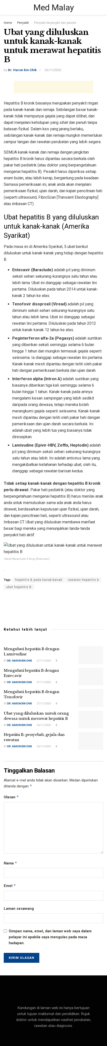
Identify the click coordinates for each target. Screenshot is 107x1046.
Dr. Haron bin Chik (22, 70)
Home (8, 23)
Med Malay (53, 7)
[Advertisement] (53, 87)
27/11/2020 (43, 660)
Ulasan (11, 797)
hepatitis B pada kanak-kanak (38, 580)
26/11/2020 (53, 70)
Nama (10, 863)
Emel (10, 885)
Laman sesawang (19, 908)
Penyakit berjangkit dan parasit (55, 23)
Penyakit (23, 23)
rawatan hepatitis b (83, 580)
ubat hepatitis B (19, 587)
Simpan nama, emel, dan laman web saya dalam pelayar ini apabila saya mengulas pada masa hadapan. (50, 937)
